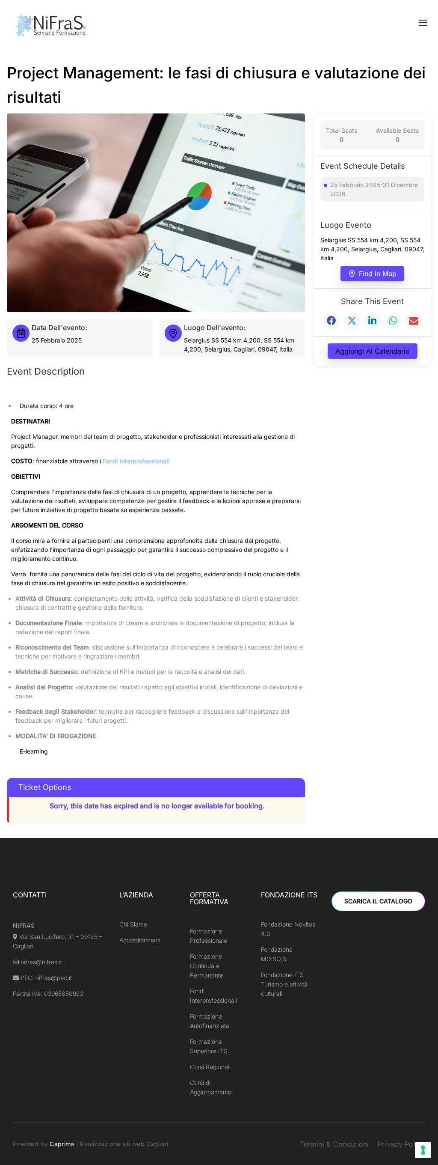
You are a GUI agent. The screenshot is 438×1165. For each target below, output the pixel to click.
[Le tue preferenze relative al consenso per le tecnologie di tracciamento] (423, 1150)
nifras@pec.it (54, 977)
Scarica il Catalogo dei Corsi (378, 904)
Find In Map (378, 273)
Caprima (62, 1143)
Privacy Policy (401, 1144)
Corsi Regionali (210, 1066)
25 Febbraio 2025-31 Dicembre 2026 (374, 189)
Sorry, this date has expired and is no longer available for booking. (157, 805)
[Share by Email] (413, 320)
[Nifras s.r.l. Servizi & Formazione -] (52, 26)
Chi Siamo (133, 924)
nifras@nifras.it (41, 961)
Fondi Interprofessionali (136, 461)
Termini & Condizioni (334, 1144)
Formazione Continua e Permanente (206, 966)
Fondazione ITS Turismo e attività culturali (284, 984)
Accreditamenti (139, 940)
